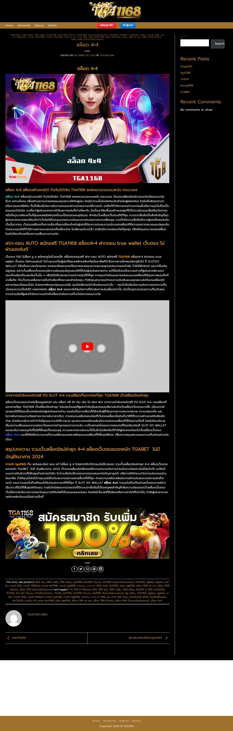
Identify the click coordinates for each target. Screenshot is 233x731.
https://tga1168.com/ (44, 677)
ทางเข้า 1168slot (31, 585)
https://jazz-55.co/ (143, 691)
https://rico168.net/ (114, 682)
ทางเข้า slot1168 (36, 37)
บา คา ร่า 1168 (80, 37)
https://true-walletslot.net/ (104, 705)
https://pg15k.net (93, 673)
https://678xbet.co (49, 682)
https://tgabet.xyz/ (74, 677)
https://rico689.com (106, 668)
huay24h (186, 66)
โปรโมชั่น (52, 25)
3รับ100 (10, 593)
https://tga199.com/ (19, 686)
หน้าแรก (9, 25)
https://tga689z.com (20, 668)
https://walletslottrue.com (185, 686)
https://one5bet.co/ (204, 682)
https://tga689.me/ (84, 700)
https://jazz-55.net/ (200, 691)
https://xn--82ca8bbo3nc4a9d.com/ (174, 696)
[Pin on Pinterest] (94, 569)
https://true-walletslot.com (82, 691)
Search (184, 36)
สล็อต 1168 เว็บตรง (151, 37)
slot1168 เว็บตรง (67, 35)
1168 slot (15, 35)
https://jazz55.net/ (153, 686)
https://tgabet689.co (182, 700)
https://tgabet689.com (115, 700)
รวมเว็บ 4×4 (31, 600)
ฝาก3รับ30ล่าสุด (158, 597)
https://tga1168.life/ (190, 677)
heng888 (186, 85)
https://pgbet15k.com (121, 673)
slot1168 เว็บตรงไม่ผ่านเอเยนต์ (92, 35)
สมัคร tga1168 (113, 37)
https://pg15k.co (68, 673)
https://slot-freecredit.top (43, 691)
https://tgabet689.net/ (149, 700)
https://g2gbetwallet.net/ (128, 696)
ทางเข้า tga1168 (54, 37)
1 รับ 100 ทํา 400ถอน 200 (82, 589)
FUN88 (185, 92)
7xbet (184, 79)
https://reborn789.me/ (122, 686)
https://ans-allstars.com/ (81, 682)
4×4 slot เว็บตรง (24, 593)
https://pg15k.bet (194, 668)
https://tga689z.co (49, 668)
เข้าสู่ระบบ (39, 25)
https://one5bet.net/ (174, 682)
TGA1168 (113, 35)
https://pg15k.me (17, 673)
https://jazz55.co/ (17, 696)
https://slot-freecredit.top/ (184, 705)
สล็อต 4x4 (156, 600)
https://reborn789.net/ (51, 686)
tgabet (124, 35)
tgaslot (133, 35)
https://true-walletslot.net (87, 686)
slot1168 (51, 35)
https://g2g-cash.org (136, 668)
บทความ (68, 37)
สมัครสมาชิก (24, 25)
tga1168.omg (107, 55)
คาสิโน (143, 35)
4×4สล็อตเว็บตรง (44, 593)
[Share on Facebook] (74, 569)
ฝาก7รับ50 (17, 600)
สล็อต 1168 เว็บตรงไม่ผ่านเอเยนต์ (87, 39)
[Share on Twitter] (81, 569)
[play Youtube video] (87, 346)
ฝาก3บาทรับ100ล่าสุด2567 (146, 638)
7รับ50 (57, 593)
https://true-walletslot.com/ (143, 705)
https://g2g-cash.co (166, 668)
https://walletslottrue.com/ (24, 705)
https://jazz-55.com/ (171, 691)
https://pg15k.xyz (43, 673)
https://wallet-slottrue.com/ (64, 705)
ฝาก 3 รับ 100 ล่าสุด (117, 597)
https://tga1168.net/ (131, 677)
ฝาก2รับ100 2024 (139, 597)
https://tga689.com (55, 700)
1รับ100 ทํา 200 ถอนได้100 (150, 589)
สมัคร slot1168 (96, 37)
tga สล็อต (130, 593)
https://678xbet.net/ (20, 682)
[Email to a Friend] (87, 569)
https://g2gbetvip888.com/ (51, 696)
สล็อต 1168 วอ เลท (131, 37)
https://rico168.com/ (143, 682)
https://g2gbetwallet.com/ (90, 696)
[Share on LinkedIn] (101, 569)
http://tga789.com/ (102, 677)
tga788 (185, 73)
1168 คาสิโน (27, 35)
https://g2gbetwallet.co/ (23, 700)
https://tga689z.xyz (77, 668)
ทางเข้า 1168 (153, 35)
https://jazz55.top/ (115, 691)
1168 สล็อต (40, 35)
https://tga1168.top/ (161, 677)
